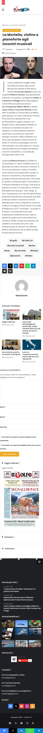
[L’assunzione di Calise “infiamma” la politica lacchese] (21, 643)
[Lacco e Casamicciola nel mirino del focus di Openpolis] (31, 345)
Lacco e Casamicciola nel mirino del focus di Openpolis (30, 355)
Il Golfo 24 (28, 240)
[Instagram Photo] (9, 567)
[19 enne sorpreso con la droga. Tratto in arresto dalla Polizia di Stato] (8, 633)
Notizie (35, 250)
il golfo (14, 240)
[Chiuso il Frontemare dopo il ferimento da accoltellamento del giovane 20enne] (8, 623)
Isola (7, 250)
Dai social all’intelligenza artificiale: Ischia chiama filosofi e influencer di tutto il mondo (31, 327)
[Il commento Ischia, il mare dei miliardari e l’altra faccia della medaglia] (21, 631)
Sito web (3, 427)
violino (29, 255)
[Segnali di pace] (35, 643)
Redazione (9, 49)
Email (2, 417)
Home (6, 25)
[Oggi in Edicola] (11, 314)
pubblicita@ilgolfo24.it (10, 694)
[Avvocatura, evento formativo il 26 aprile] (11, 345)
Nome (3, 407)
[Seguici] (39, 562)
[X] (10, 266)
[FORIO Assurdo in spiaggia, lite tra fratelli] (8, 643)
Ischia (32, 245)
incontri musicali (16, 245)
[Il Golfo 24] (21, 9)
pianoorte (15, 255)
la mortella (21, 250)
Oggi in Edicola (8, 322)
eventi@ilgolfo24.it (9, 686)
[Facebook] (4, 266)
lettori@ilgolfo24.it (9, 678)
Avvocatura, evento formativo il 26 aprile (11, 353)
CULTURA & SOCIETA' (18, 25)
